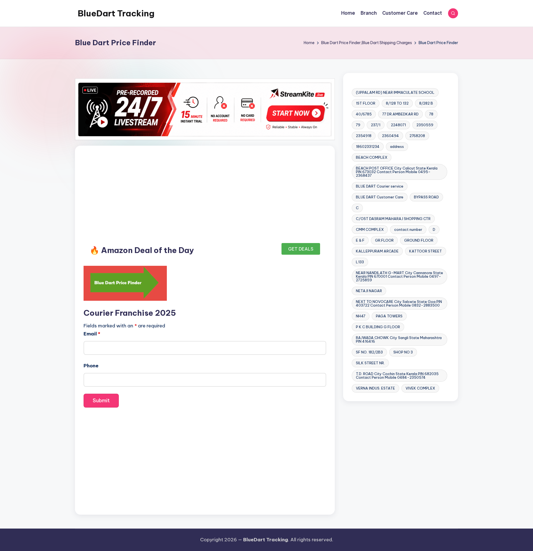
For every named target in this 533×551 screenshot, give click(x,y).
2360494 (390, 135)
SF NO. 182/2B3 (369, 352)
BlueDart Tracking (116, 13)
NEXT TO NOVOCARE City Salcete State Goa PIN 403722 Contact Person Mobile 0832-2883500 (399, 303)
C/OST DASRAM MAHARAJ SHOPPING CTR (393, 218)
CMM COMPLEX (370, 229)
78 (431, 114)
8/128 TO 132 (397, 103)
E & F (360, 240)
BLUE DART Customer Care (379, 197)
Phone (91, 366)
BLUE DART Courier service (379, 186)
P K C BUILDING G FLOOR (378, 327)
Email (92, 334)
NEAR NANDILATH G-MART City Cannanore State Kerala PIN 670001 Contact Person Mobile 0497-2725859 (399, 276)
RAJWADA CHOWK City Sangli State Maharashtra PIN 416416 (399, 339)
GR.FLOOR (384, 240)
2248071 (398, 125)
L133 (360, 262)
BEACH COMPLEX (371, 157)
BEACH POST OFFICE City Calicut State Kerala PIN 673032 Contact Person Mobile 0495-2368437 (397, 172)
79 (358, 125)
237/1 (375, 125)
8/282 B (426, 103)
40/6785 (364, 114)
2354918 (363, 135)
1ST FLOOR (365, 103)
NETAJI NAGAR (369, 291)
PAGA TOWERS (389, 316)
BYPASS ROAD (426, 197)
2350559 (424, 125)
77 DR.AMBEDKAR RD (400, 114)
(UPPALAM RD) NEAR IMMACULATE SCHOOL (395, 92)
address (397, 146)
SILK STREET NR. (370, 363)
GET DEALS (300, 249)
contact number (408, 229)
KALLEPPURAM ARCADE (377, 251)
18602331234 (367, 146)
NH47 (360, 316)
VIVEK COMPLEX (420, 388)
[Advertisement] (205, 195)
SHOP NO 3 (403, 352)
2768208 (417, 135)
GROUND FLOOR (418, 240)
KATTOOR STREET (425, 251)
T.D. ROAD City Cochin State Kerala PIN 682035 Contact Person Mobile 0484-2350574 (397, 375)
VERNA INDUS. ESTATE (375, 388)
